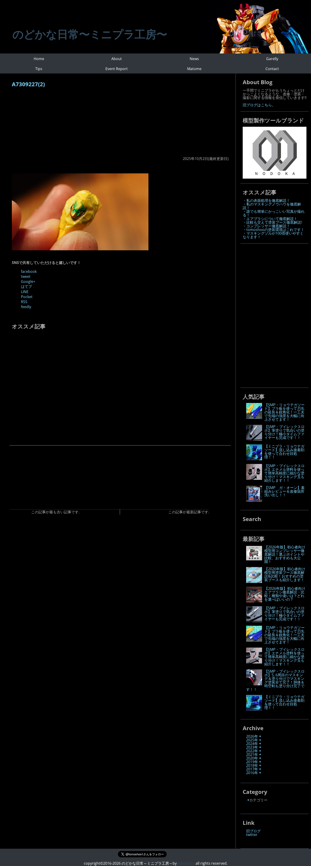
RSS (24, 301)
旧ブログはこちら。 (259, 104)
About (116, 58)
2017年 (252, 769)
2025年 (252, 739)
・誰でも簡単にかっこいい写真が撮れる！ (274, 213)
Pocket (27, 296)
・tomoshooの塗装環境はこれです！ (273, 229)
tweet (26, 276)
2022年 (252, 750)
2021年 (252, 754)
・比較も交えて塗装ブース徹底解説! (272, 222)
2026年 (252, 736)
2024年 (252, 743)
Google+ (28, 281)
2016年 (252, 772)
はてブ (26, 286)
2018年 (252, 765)
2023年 (252, 747)
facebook (29, 271)
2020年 (252, 758)
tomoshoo (186, 863)
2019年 (252, 761)
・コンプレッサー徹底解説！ (266, 225)
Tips (38, 68)
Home (39, 58)
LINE (24, 291)
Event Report (116, 68)
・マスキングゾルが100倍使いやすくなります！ (273, 235)
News (194, 58)
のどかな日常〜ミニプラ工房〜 (90, 34)
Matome (194, 68)
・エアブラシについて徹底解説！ (270, 218)
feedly (26, 306)
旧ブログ (253, 830)
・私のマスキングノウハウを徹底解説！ (272, 206)
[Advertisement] (120, 124)
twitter (251, 834)
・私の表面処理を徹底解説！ (266, 200)
